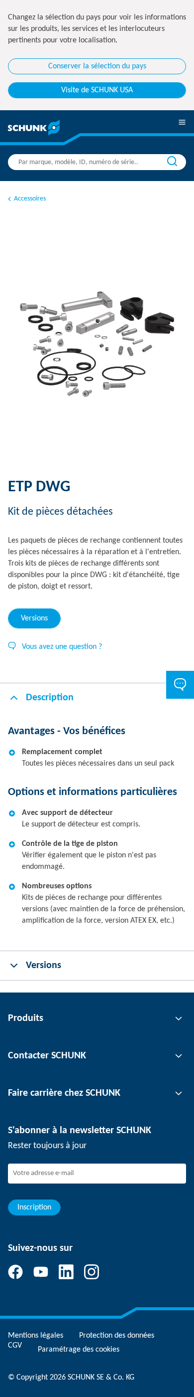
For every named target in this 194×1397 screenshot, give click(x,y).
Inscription (34, 1207)
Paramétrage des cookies (78, 1350)
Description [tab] (50, 698)
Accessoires (30, 198)
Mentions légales (35, 1336)
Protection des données (116, 1336)
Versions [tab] (34, 618)
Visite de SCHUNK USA (97, 90)
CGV (15, 1346)
